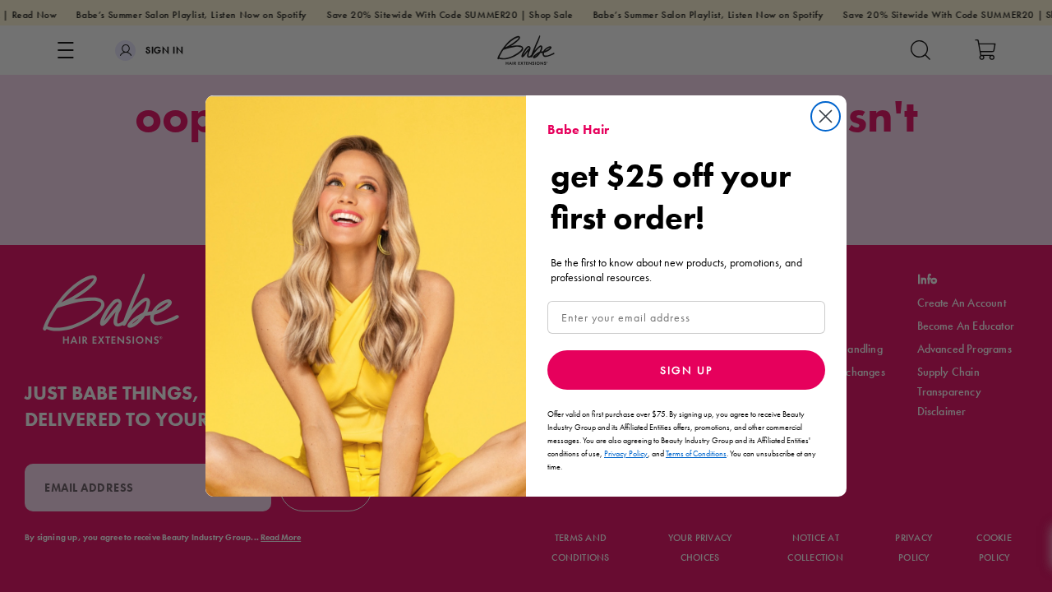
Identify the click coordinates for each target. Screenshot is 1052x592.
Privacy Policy (626, 453)
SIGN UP (686, 370)
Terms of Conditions (696, 453)
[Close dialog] (825, 116)
